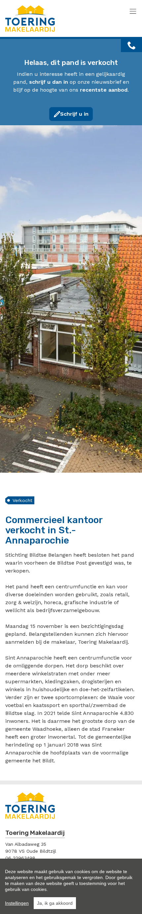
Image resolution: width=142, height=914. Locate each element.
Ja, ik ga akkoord (55, 903)
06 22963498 (20, 858)
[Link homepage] (58, 18)
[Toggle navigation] (133, 11)
